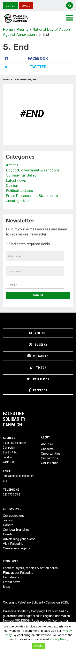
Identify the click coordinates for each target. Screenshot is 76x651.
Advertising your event (19, 539)
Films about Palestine (18, 573)
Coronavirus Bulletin (22, 175)
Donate (26, 5)
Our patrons (49, 458)
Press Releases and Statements (32, 196)
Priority (23, 29)
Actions (12, 165)
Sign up (38, 295)
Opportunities (50, 453)
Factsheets (11, 577)
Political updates (19, 191)
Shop (6, 587)
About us (47, 444)
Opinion (12, 186)
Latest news (16, 180)
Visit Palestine (13, 544)
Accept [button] (38, 645)
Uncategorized (18, 201)
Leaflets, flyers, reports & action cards (30, 568)
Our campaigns (13, 515)
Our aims (47, 449)
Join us (10, 5)
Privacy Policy (59, 639)
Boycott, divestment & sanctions (32, 170)
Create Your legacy (16, 548)
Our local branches (16, 530)
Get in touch (49, 463)
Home (8, 29)
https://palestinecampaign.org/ (20, 18)
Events (8, 534)
